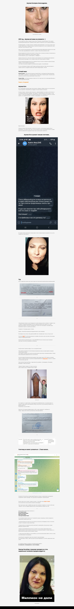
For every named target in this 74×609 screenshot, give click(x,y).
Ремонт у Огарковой (23, 82)
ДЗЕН (24, 336)
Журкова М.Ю (45, 358)
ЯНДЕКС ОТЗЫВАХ (47, 501)
